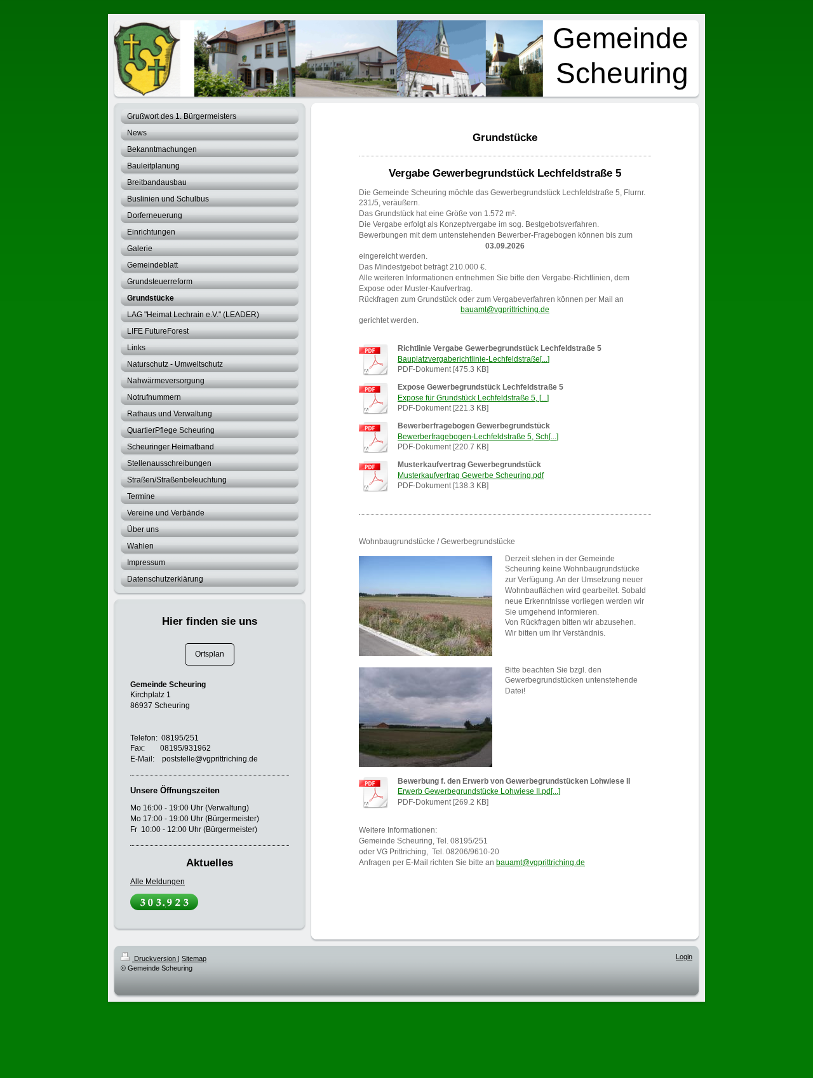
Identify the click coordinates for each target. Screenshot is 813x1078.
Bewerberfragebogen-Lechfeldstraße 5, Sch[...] (478, 436)
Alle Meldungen (157, 881)
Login (684, 956)
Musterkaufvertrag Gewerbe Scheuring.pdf (471, 475)
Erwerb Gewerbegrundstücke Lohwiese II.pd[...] (479, 791)
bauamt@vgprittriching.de (504, 309)
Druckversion (155, 958)
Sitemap (194, 958)
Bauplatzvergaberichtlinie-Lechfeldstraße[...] (473, 359)
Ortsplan (209, 654)
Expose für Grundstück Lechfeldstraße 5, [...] (473, 397)
